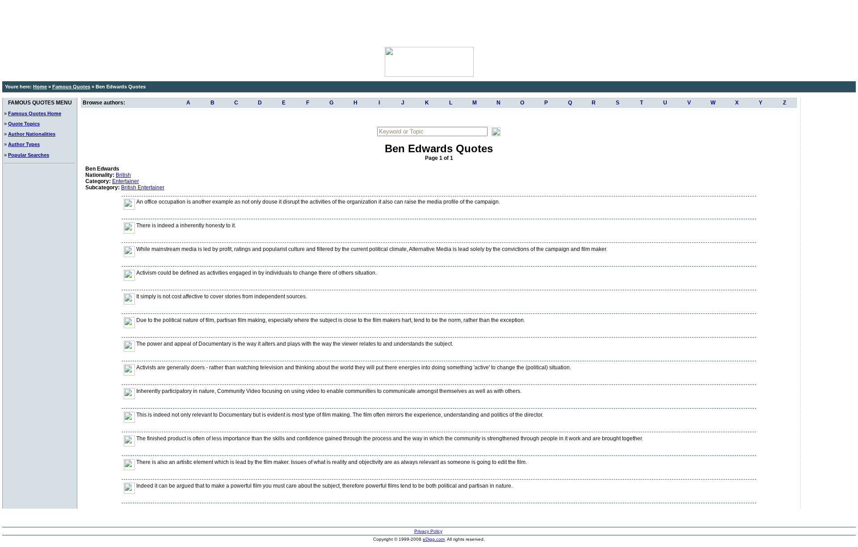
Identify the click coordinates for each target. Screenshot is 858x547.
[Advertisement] (429, 22)
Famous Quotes (71, 86)
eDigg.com (434, 539)
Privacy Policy (428, 531)
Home (40, 86)
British (123, 175)
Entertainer (125, 181)
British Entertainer (142, 187)
